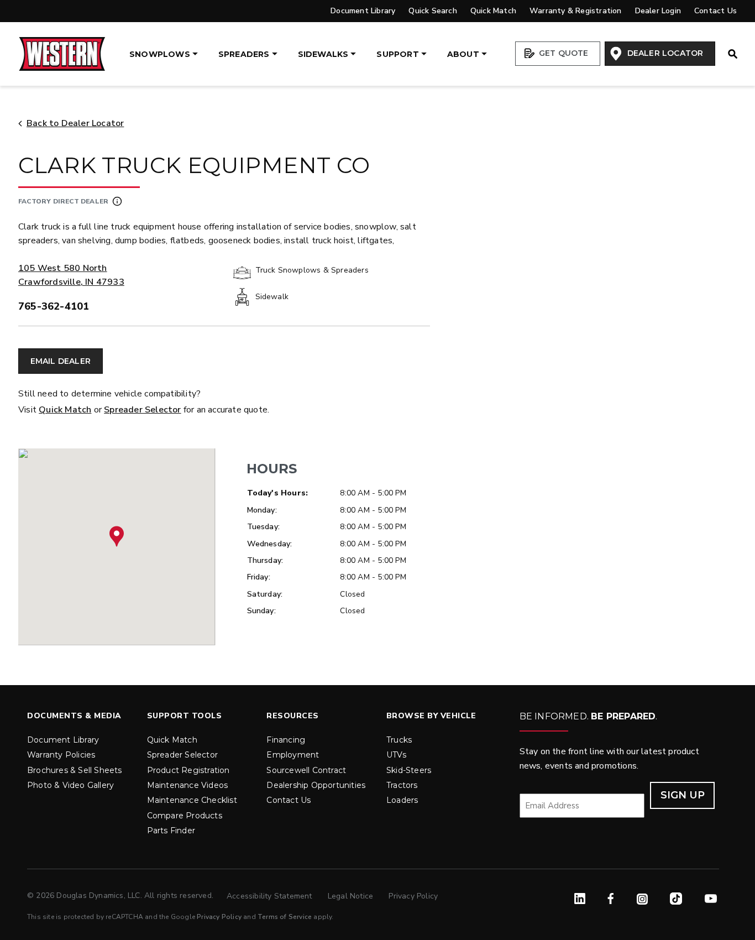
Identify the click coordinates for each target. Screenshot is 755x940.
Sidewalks (323, 54)
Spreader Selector (142, 410)
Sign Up (682, 795)
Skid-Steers (408, 770)
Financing (285, 740)
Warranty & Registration (575, 11)
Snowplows (159, 54)
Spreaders (244, 54)
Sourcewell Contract (306, 770)
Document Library (363, 11)
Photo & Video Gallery (70, 785)
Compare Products (184, 816)
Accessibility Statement (270, 896)
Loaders (402, 800)
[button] (116, 536)
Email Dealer (60, 361)
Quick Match (493, 11)
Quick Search (432, 11)
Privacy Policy (413, 896)
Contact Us (715, 11)
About (463, 54)
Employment (292, 755)
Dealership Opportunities (315, 785)
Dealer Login (658, 11)
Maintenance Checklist (192, 800)
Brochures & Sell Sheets (74, 770)
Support (397, 54)
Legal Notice (352, 896)
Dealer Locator (664, 53)
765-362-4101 (53, 306)
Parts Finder (171, 830)
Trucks (399, 740)
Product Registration (188, 770)
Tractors (402, 785)
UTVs (396, 755)
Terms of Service (285, 916)
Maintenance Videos (187, 785)
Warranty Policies (61, 755)
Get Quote (563, 53)
